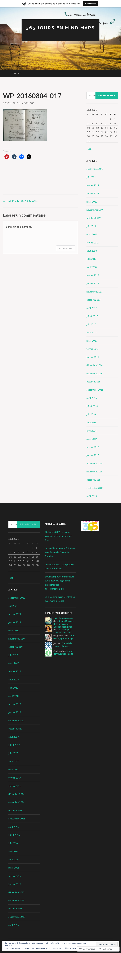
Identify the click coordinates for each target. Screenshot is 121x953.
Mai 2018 (91, 258)
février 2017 (92, 348)
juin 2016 (91, 414)
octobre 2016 (93, 381)
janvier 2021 (92, 193)
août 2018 (91, 250)
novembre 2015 (94, 471)
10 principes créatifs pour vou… (62, 631)
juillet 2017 (92, 316)
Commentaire (65, 248)
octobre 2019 (93, 217)
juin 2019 (91, 226)
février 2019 (92, 242)
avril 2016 (91, 430)
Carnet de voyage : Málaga (64, 637)
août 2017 (91, 308)
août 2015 (91, 496)
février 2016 (92, 447)
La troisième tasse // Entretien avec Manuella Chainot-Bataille (60, 552)
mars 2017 (91, 340)
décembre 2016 (94, 365)
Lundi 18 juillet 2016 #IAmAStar (20, 201)
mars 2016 (91, 438)
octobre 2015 (93, 479)
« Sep (89, 148)
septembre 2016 (94, 389)
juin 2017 (91, 324)
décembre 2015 (94, 463)
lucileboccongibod (62, 626)
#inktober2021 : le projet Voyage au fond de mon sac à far (58, 535)
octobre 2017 (93, 299)
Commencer (90, 4)
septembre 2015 (94, 487)
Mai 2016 (91, 422)
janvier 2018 (92, 283)
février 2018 (92, 275)
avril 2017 (91, 332)
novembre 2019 (94, 209)
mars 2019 (91, 234)
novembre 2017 (94, 291)
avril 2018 (91, 267)
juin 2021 (91, 177)
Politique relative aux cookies (74, 948)
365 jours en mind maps (60, 27)
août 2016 (91, 398)
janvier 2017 (92, 357)
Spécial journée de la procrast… (63, 622)
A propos (17, 73)
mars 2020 (91, 201)
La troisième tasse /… (64, 618)
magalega (28, 103)
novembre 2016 (94, 373)
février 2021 (92, 185)
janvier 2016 (92, 455)
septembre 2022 (94, 168)
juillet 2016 (92, 406)
